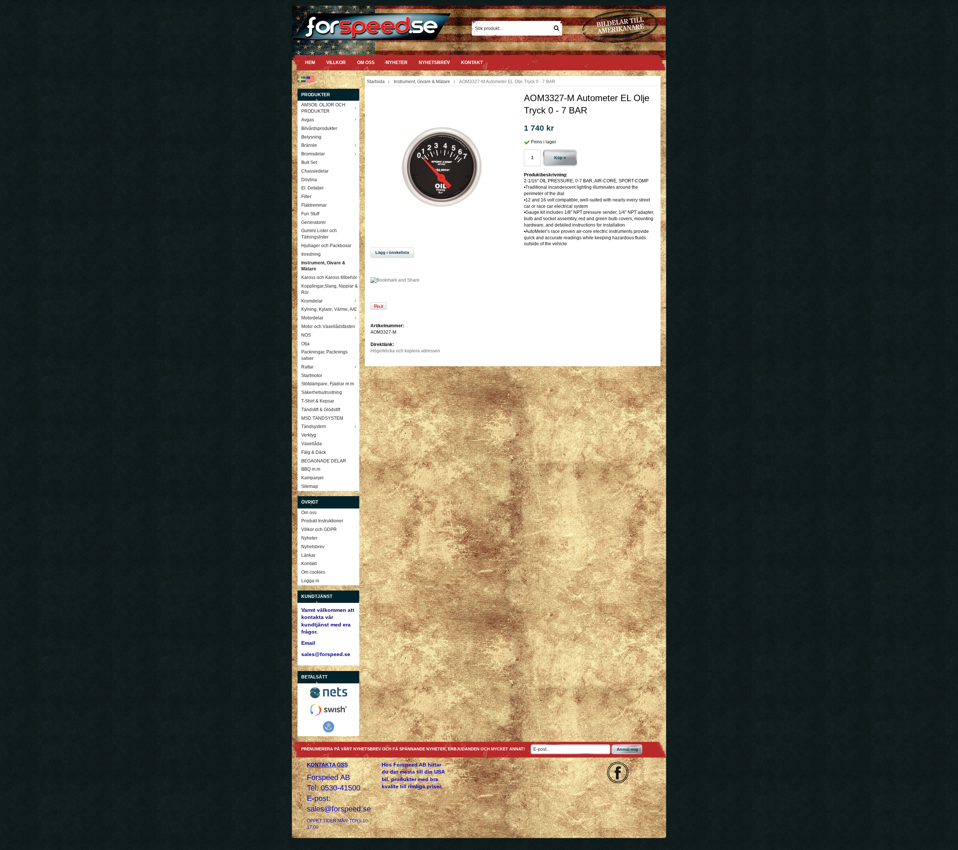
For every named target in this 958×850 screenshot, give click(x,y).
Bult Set (309, 162)
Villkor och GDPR (319, 529)
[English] (310, 79)
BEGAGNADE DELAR (323, 461)
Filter (306, 196)
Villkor (336, 62)
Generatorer (313, 222)
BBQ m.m (310, 469)
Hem (310, 62)
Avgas (307, 119)
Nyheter (397, 62)
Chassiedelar (315, 171)
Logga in (310, 580)
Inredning (311, 254)
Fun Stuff (310, 213)
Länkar (308, 555)
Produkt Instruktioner (322, 520)
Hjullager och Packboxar (326, 245)
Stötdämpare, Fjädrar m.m (327, 383)
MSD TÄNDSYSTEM (322, 418)
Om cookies (313, 572)
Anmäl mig (627, 749)
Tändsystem (313, 426)
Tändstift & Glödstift (320, 409)
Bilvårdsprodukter (319, 128)
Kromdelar (312, 301)
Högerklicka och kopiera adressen (405, 350)
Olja (305, 343)
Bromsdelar (313, 154)
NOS (306, 335)
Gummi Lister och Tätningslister (319, 234)
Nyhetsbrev (434, 62)
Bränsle (309, 145)
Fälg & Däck (313, 452)
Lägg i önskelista (392, 252)
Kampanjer (312, 477)
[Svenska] (301, 79)
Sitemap (309, 486)
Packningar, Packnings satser (324, 355)
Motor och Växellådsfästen (328, 326)
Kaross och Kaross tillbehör (329, 277)
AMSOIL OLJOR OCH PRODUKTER (323, 108)
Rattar (307, 367)
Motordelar (312, 318)
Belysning (311, 137)
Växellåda (311, 443)
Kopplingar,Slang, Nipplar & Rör (329, 289)
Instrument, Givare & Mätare (323, 266)
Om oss (366, 62)
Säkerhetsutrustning (321, 392)
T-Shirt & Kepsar (317, 401)
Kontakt (472, 62)
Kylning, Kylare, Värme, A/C (329, 309)
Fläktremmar (314, 205)
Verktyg (308, 435)
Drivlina (309, 179)
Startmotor (311, 375)
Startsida (376, 81)
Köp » (560, 157)
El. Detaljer (312, 188)
